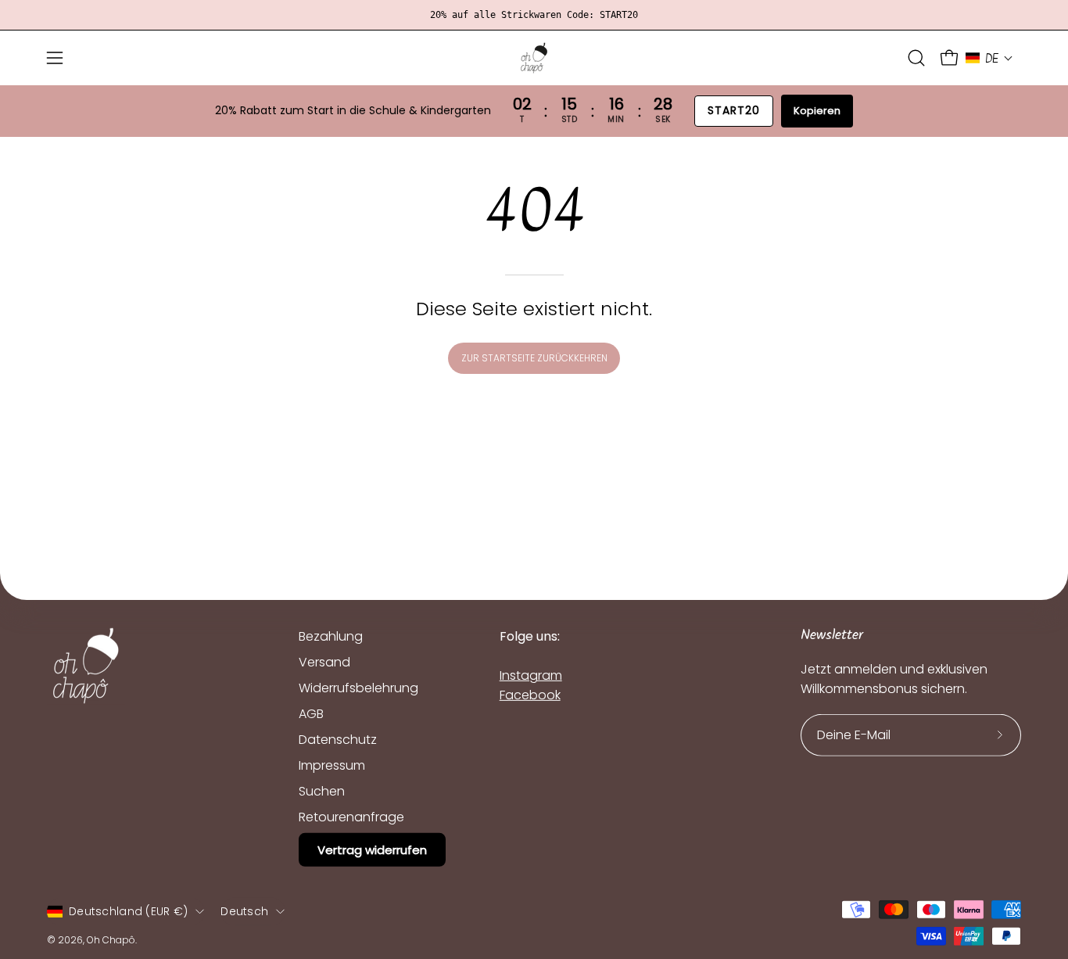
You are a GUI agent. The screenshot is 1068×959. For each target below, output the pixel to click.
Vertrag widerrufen (372, 850)
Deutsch (244, 911)
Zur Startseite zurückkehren (534, 358)
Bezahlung (331, 636)
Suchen (322, 791)
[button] (916, 57)
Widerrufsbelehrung (358, 688)
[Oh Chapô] (534, 58)
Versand (324, 662)
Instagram (531, 675)
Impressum (332, 765)
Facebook (530, 695)
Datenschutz (338, 740)
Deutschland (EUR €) (128, 911)
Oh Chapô (111, 939)
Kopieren (817, 110)
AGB (311, 714)
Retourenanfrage (351, 817)
